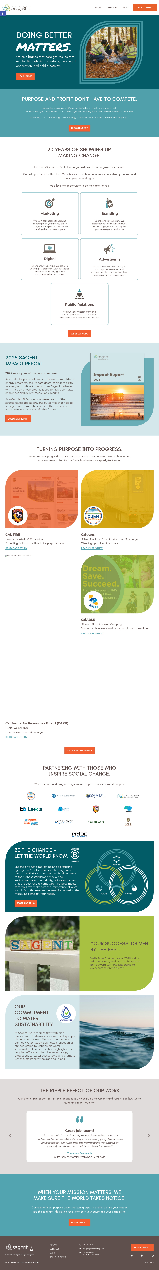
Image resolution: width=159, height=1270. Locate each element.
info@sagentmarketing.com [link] (93, 1249)
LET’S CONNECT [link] (145, 7)
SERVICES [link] (112, 7)
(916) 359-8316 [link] (88, 1245)
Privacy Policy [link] (149, 1262)
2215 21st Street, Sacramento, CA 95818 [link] (90, 1253)
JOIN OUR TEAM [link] (58, 1257)
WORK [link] (126, 7)
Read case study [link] (16, 548)
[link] (3, 13)
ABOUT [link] (98, 7)
